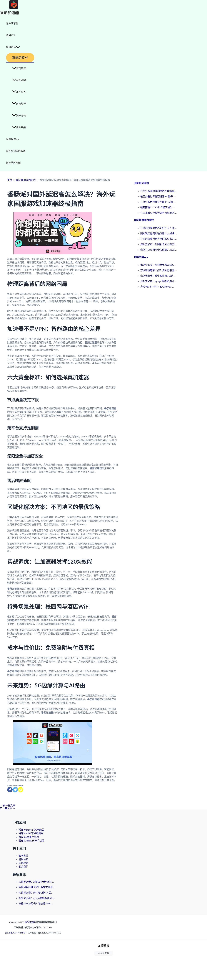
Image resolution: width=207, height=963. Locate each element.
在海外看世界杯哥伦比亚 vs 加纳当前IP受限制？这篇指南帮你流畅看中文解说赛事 (158, 202)
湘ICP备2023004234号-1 (16, 933)
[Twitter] (15, 789)
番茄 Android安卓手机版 (31, 840)
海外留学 (21, 80)
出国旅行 (21, 103)
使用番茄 (11, 47)
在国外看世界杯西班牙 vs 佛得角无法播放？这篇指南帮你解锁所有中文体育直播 (158, 196)
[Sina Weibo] (20, 789)
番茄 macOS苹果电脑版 (31, 833)
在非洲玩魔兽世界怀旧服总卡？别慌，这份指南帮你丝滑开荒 (158, 239)
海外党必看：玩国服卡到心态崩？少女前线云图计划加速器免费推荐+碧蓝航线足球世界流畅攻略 (158, 244)
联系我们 (23, 866)
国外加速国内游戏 (15, 151)
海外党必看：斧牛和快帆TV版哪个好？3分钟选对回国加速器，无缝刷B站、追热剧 (158, 276)
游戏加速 (21, 68)
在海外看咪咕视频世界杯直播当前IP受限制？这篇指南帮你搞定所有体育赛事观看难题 (158, 191)
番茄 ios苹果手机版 (29, 837)
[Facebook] (10, 789)
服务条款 (23, 855)
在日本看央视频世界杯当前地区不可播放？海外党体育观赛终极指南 (158, 213)
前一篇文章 (7, 805)
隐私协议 (23, 859)
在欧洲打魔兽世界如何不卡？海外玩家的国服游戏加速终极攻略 (158, 228)
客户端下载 (12, 23)
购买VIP (10, 35)
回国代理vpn (12, 139)
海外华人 (21, 92)
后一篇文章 (7, 808)
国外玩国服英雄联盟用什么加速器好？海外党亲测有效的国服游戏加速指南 (158, 233)
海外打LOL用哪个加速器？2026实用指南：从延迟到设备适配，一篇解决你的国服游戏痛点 (158, 250)
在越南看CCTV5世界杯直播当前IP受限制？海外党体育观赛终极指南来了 (158, 207)
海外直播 (21, 127)
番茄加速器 (9, 13)
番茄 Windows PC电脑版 (31, 829)
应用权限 (23, 863)
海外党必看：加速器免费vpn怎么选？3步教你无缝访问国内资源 (158, 265)
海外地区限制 (13, 162)
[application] (18, 47)
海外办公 (21, 115)
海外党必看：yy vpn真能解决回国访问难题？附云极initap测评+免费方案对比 (158, 281)
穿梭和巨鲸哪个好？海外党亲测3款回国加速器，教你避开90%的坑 (158, 270)
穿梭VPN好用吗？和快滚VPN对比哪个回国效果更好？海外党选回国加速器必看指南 (158, 286)
